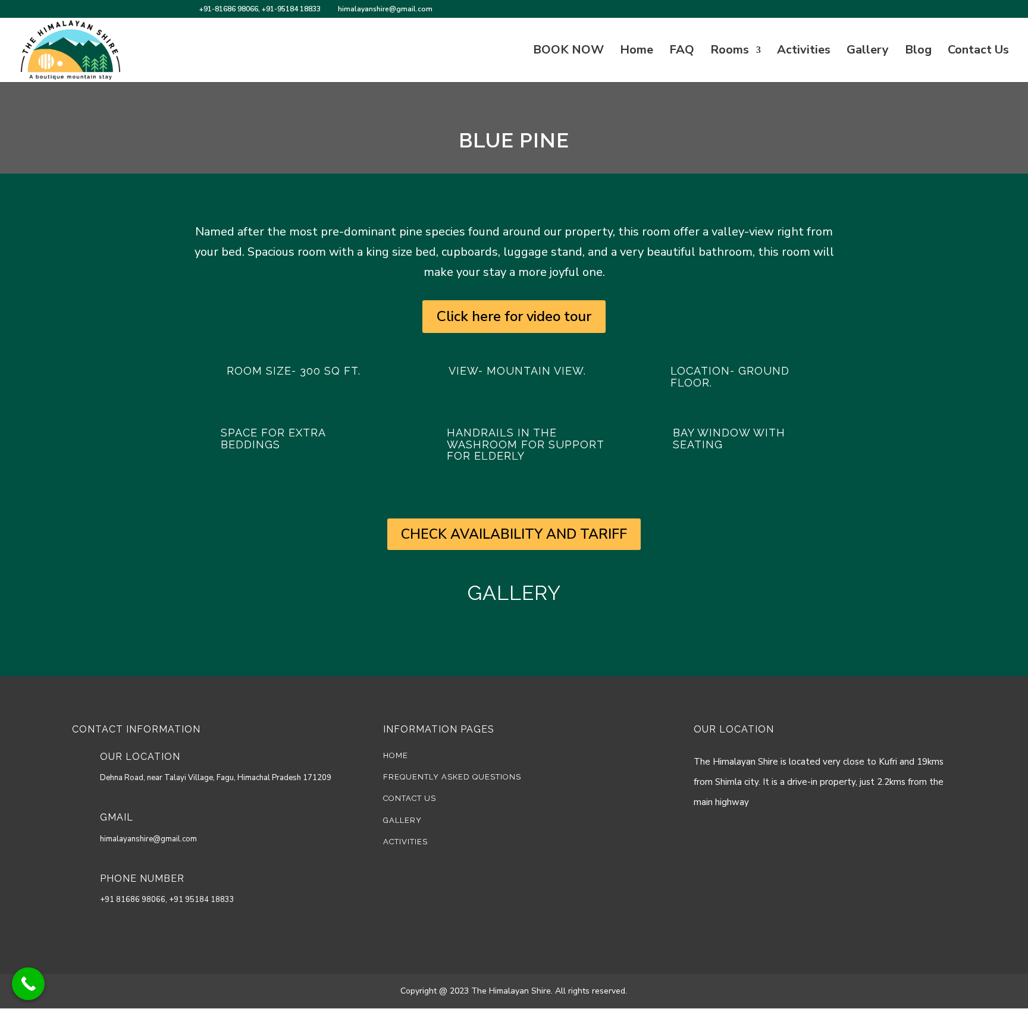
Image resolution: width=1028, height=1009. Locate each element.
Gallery (868, 52)
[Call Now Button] (28, 983)
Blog (918, 52)
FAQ (681, 52)
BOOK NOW (568, 52)
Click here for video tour (514, 316)
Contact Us (978, 52)
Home (636, 52)
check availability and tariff (514, 534)
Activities (803, 52)
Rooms (729, 52)
